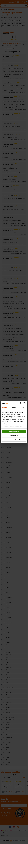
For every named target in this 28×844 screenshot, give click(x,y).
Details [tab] (14, 407)
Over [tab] (23, 407)
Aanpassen (13, 435)
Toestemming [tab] (5, 407)
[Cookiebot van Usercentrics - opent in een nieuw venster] (20, 403)
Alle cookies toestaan (14, 431)
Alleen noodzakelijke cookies (14, 439)
